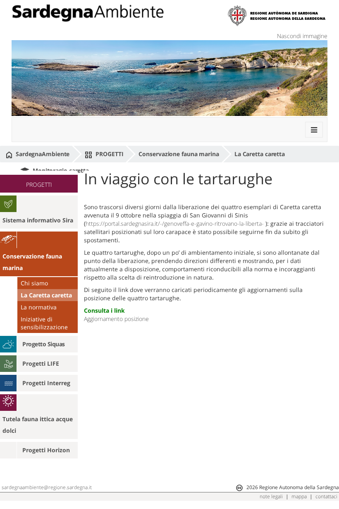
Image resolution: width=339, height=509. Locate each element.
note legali (271, 496)
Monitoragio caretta (60, 170)
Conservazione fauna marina (178, 154)
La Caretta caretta (259, 154)
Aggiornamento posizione (116, 319)
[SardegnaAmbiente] (88, 13)
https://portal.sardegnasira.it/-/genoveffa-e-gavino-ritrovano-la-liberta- (175, 223)
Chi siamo (34, 283)
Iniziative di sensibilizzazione (44, 323)
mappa (299, 496)
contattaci (326, 496)
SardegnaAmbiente (41, 154)
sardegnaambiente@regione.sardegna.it (47, 487)
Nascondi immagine (302, 36)
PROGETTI (108, 154)
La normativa (39, 307)
